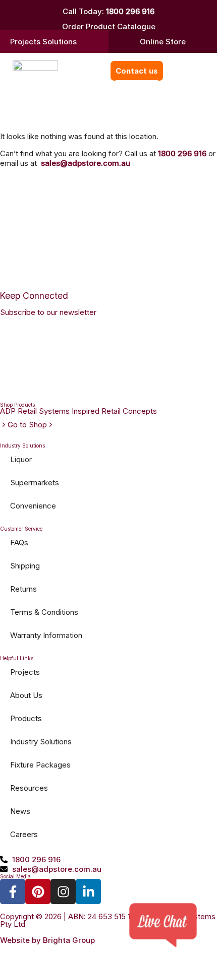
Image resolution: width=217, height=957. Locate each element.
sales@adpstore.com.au (85, 163)
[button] (175, 70)
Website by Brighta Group (47, 940)
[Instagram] (63, 891)
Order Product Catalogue (108, 26)
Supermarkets (34, 482)
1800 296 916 (130, 11)
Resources (29, 788)
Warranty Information (46, 635)
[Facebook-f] (12, 891)
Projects (25, 672)
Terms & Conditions (44, 612)
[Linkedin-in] (88, 891)
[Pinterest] (37, 891)
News (20, 811)
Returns (23, 589)
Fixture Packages (40, 765)
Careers (24, 834)
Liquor (21, 459)
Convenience (33, 506)
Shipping (25, 565)
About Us (26, 695)
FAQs (19, 542)
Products (26, 718)
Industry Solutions (41, 741)
